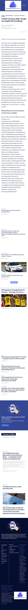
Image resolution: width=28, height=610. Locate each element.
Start (3, 15)
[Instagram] (23, 32)
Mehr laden (13, 282)
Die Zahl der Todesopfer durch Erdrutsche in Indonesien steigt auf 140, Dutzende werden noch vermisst (7, 588)
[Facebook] (20, 32)
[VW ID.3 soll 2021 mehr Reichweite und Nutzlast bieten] (14, 267)
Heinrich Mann (9, 25)
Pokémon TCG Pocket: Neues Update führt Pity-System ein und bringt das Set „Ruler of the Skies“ (13, 389)
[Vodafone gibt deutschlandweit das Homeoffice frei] (14, 202)
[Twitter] (25, 32)
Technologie (4, 386)
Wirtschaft (3, 208)
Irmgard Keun (4, 308)
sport (2, 355)
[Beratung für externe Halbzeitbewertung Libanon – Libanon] (14, 246)
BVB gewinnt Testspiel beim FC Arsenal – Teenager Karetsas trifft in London (23, 549)
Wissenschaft (9, 15)
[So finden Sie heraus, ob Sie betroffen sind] (14, 477)
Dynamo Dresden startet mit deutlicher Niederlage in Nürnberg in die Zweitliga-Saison (13, 367)
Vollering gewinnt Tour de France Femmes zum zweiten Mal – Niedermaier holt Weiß (12, 378)
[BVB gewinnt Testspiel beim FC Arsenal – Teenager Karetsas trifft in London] (14, 300)
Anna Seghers (4, 603)
